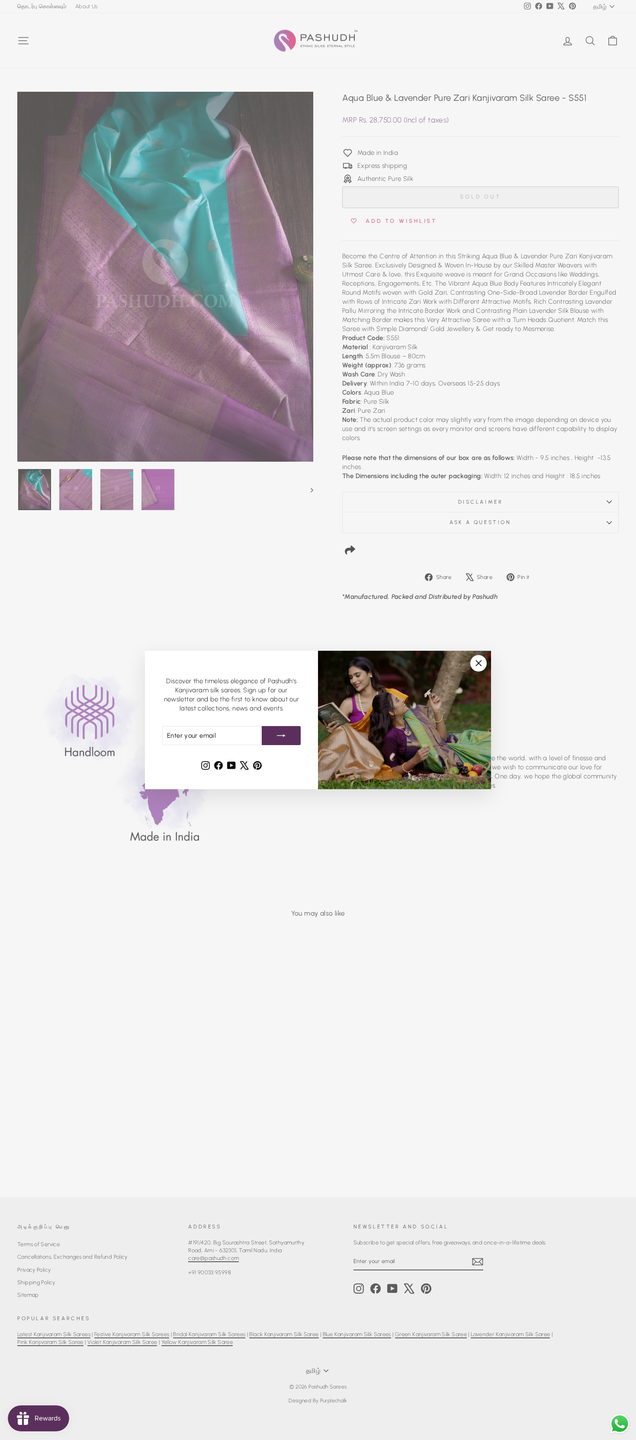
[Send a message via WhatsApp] (620, 1424)
